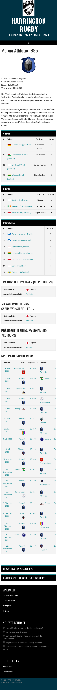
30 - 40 (33, 546)
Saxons (48, 439)
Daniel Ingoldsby (19, 266)
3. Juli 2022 (7, 439)
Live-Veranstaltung (10, 595)
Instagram (7, 605)
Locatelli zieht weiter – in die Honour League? (24, 628)
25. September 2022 (7, 494)
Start (23, 362)
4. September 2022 (7, 472)
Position (39, 139)
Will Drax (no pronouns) (21, 212)
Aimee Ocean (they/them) (22, 259)
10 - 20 (33, 534)
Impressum (7, 666)
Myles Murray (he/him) (21, 246)
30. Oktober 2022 (7, 537)
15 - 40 (33, 459)
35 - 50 (33, 378)
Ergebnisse (33, 362)
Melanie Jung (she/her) (21, 145)
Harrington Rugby (28, 24)
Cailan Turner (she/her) (21, 240)
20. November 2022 (7, 549)
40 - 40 (33, 368)
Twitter (6, 611)
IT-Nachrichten (9, 600)
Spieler (10, 139)
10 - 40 (33, 408)
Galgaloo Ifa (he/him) (20, 272)
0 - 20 (32, 419)
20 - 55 (33, 388)
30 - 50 (33, 398)
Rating (51, 139)
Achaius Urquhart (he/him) (23, 234)
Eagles (47, 378)
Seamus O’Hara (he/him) (22, 206)
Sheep (18, 408)
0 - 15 (32, 469)
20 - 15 (33, 503)
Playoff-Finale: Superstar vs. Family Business (24, 642)
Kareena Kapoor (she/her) (22, 253)
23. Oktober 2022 (7, 526)
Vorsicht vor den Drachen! (16, 632)
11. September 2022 (7, 483)
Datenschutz (8, 671)
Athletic (29, 294)
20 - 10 (33, 429)
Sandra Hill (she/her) (20, 200)
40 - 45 (33, 513)
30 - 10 (33, 523)
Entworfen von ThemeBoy (11, 682)
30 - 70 (33, 439)
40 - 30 (33, 480)
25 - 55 (33, 492)
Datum (7, 362)
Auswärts (44, 362)
